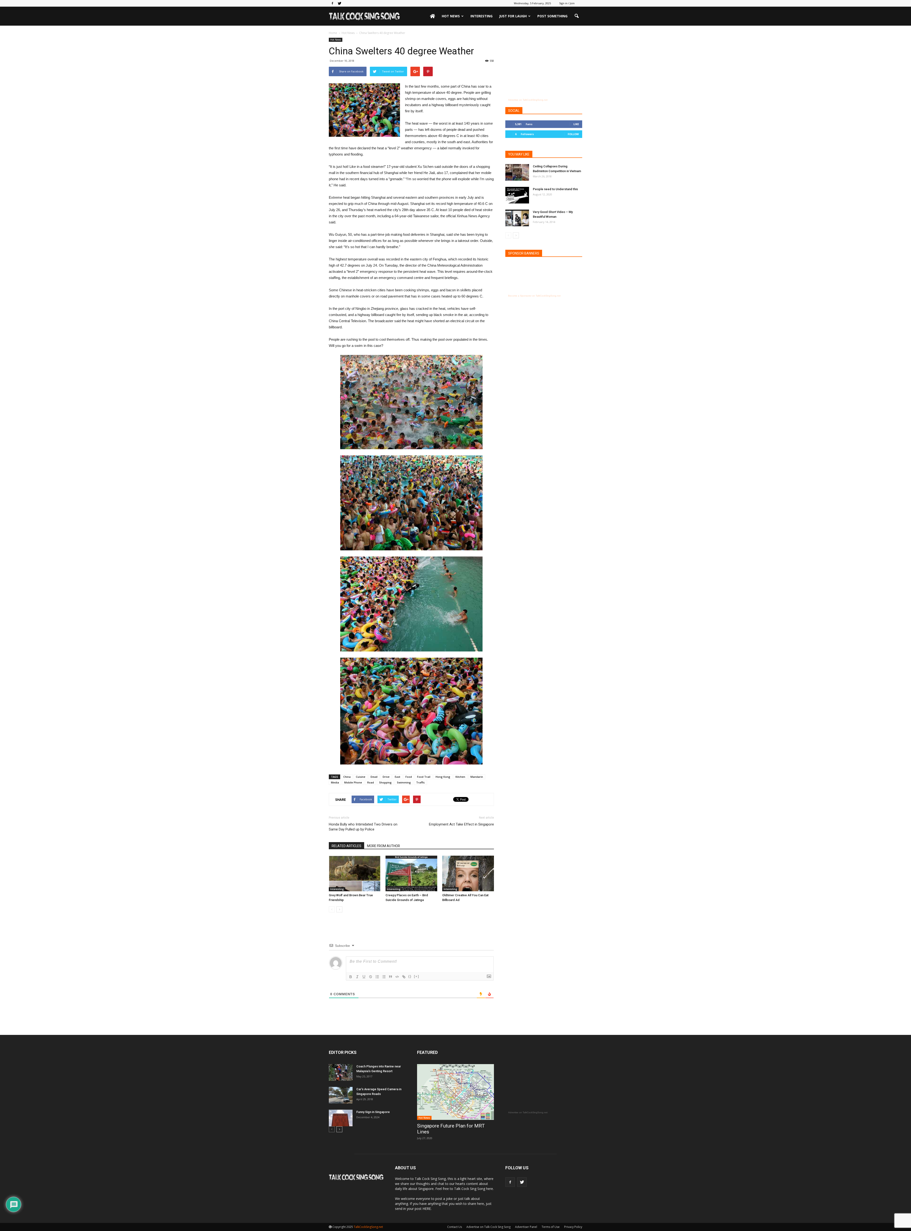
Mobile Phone (353, 782)
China (347, 776)
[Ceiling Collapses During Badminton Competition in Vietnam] (517, 172)
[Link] (403, 977)
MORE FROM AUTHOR (383, 846)
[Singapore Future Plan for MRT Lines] (455, 1092)
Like (576, 124)
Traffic (420, 782)
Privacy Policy (573, 1227)
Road (370, 782)
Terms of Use (551, 1227)
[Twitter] (339, 3)
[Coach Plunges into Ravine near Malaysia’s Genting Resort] (341, 1072)
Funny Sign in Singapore (373, 1112)
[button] (576, 16)
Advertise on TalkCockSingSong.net (528, 100)
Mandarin (476, 776)
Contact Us (454, 1227)
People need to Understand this (555, 189)
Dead (374, 776)
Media (335, 782)
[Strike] (370, 977)
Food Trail (423, 776)
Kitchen (460, 776)
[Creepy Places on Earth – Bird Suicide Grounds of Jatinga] (411, 873)
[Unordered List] (384, 977)
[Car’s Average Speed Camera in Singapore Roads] (341, 1095)
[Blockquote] (390, 977)
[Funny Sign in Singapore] (341, 1118)
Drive (386, 776)
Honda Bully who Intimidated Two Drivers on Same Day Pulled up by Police (363, 826)
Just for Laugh (513, 16)
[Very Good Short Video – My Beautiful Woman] (517, 218)
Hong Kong (443, 776)
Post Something (552, 16)
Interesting (481, 16)
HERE (427, 1208)
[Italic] (357, 977)
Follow (573, 134)
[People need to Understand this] (517, 195)
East (397, 776)
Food (408, 776)
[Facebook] (332, 3)
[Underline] (364, 977)
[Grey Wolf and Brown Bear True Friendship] (355, 873)
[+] (416, 976)
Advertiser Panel (526, 1227)
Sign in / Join (567, 3)
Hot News (451, 16)
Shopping (385, 782)
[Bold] (350, 977)
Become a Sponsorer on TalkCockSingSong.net (534, 295)
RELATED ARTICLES (346, 846)
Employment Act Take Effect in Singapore (461, 824)
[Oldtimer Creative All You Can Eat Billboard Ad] (468, 873)
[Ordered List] (377, 977)
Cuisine (360, 776)
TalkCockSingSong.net (368, 1227)
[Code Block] (397, 977)
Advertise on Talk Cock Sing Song (488, 1227)
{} (410, 976)
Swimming (404, 782)
